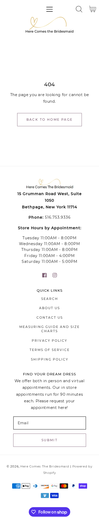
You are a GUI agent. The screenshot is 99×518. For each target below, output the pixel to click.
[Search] (79, 9)
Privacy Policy (49, 341)
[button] (49, 9)
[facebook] (44, 275)
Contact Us (49, 317)
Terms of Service (50, 350)
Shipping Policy (49, 359)
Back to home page (49, 119)
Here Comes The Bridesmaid (44, 466)
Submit (49, 440)
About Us (49, 308)
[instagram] (55, 275)
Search (49, 299)
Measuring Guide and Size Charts (49, 329)
